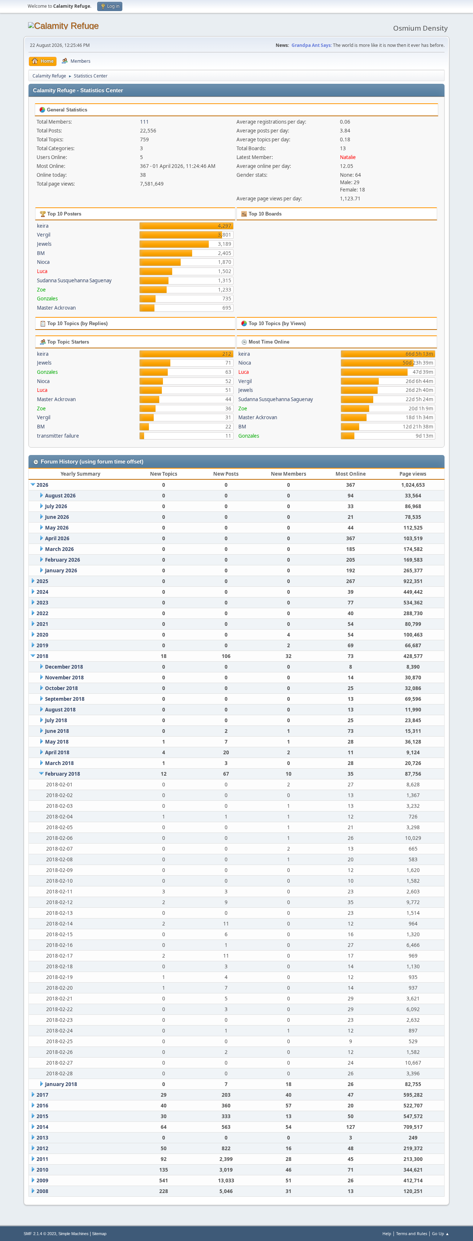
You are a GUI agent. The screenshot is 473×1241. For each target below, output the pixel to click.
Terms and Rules (411, 1233)
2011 (42, 1159)
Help (386, 1233)
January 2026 (61, 570)
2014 (42, 1127)
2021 (42, 624)
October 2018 (61, 688)
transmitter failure (58, 435)
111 (144, 121)
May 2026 (57, 527)
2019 (42, 645)
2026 (42, 485)
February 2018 (62, 774)
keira (42, 226)
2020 (42, 634)
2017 (42, 1095)
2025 (42, 581)
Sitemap (99, 1233)
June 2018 (57, 731)
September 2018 (65, 699)
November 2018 (64, 677)
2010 (42, 1169)
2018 (42, 656)
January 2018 (61, 1084)
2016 (42, 1105)
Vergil (43, 234)
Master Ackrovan (56, 307)
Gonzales (47, 298)
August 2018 (60, 709)
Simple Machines (73, 1233)
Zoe (41, 289)
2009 (42, 1180)
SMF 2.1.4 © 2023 (40, 1233)
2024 (42, 592)
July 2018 (56, 720)
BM (41, 253)
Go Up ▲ (440, 1233)
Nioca (43, 262)
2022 (42, 613)
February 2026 (62, 559)
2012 (42, 1148)
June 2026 (57, 517)
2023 (42, 602)
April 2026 (57, 538)
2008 (42, 1191)
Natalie (348, 157)
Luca (42, 271)
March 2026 (59, 549)
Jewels (44, 244)
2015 (42, 1116)
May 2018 (57, 741)
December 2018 (64, 666)
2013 (42, 1137)
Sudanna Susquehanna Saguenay (74, 280)
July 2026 (56, 506)
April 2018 (57, 752)
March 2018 (59, 763)
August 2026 (60, 495)
